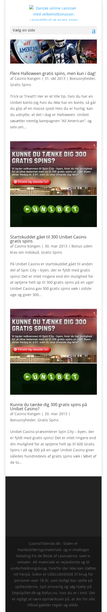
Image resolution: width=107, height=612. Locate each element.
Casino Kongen (28, 78)
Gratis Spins (20, 84)
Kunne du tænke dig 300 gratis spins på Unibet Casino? (48, 407)
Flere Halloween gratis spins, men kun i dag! (53, 73)
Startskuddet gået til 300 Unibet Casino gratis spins (48, 239)
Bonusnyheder (82, 78)
